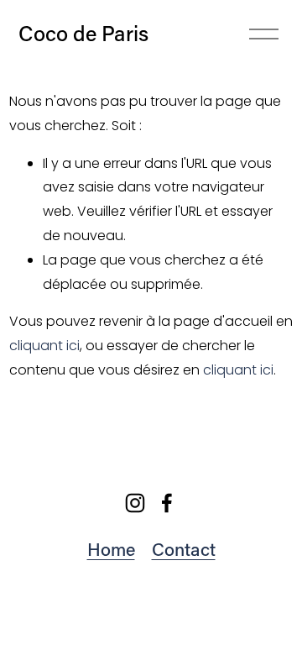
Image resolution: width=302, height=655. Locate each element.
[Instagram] (135, 503)
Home (111, 549)
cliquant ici (44, 345)
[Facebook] (167, 503)
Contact (184, 549)
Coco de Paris (83, 33)
